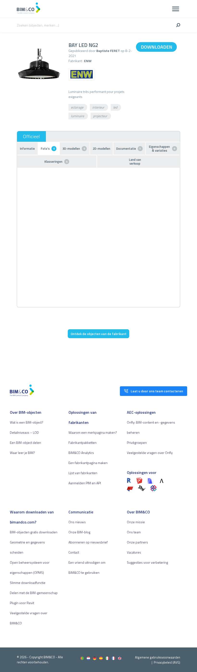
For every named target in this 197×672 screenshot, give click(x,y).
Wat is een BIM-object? (26, 422)
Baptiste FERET (108, 50)
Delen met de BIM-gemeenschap (34, 592)
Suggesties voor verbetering (147, 562)
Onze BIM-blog (79, 532)
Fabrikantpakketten (82, 442)
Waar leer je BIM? (22, 452)
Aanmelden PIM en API (84, 482)
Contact (73, 552)
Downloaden (156, 47)
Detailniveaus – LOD (24, 432)
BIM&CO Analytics (81, 452)
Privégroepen (137, 442)
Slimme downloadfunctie (27, 582)
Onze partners (137, 542)
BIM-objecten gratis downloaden (33, 532)
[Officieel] (31, 136)
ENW (88, 60)
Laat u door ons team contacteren (157, 391)
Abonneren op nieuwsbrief (88, 542)
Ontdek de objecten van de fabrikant (98, 333)
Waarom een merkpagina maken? (92, 432)
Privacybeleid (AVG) (167, 662)
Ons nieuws (77, 521)
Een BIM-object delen (25, 442)
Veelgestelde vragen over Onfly (150, 452)
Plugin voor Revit (22, 602)
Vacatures (134, 552)
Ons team (134, 532)
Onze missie (136, 521)
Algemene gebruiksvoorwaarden (157, 657)
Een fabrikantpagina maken (88, 462)
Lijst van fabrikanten (82, 472)
